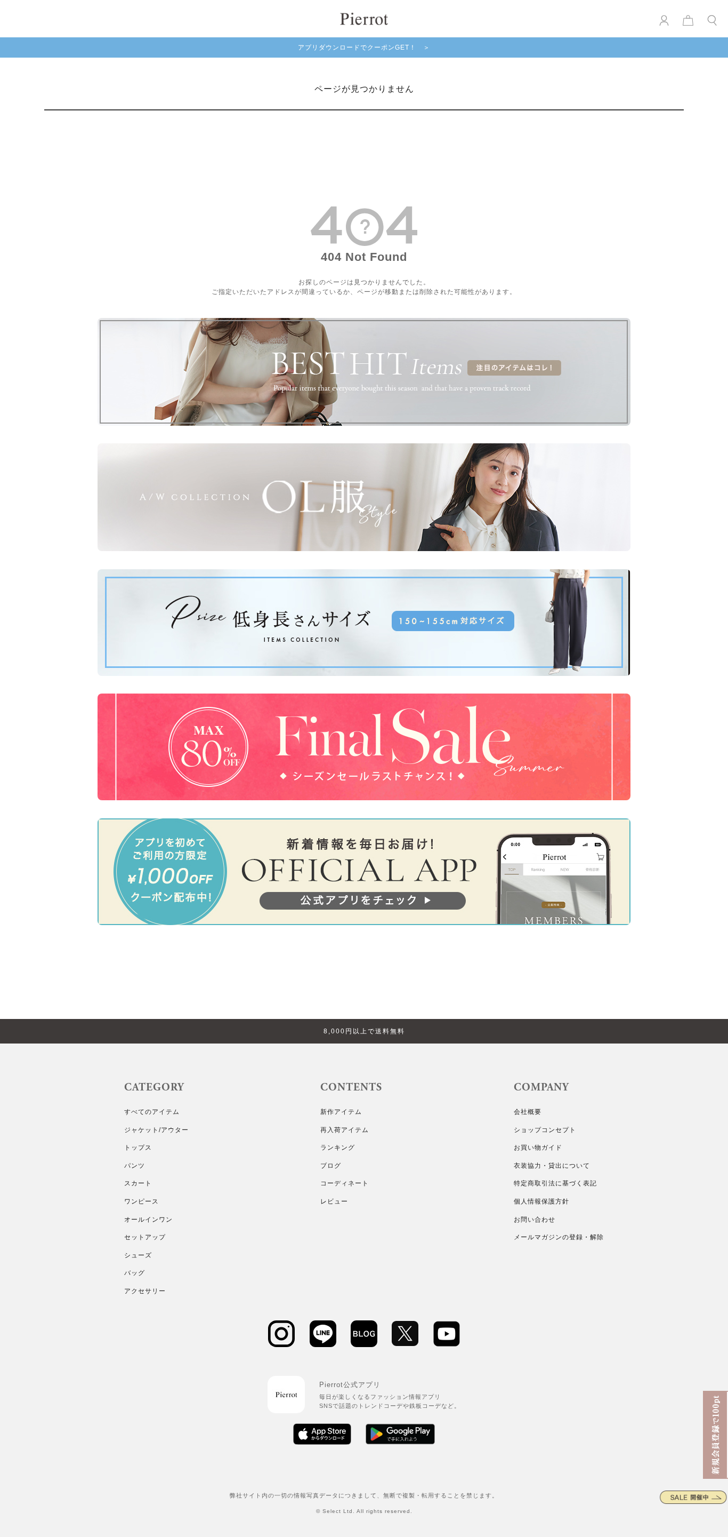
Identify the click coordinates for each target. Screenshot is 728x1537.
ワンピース (141, 1201)
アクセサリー (145, 1291)
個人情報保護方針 (541, 1201)
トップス (138, 1147)
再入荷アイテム (344, 1130)
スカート (138, 1183)
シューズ (138, 1255)
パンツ (134, 1165)
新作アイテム (341, 1112)
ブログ (330, 1165)
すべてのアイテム (152, 1112)
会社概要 (527, 1112)
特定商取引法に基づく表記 (555, 1183)
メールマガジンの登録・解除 (559, 1237)
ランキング (337, 1147)
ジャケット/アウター (156, 1130)
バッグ (134, 1273)
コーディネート (344, 1183)
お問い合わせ (534, 1219)
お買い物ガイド (538, 1147)
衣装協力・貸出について (552, 1165)
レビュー (334, 1201)
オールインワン (148, 1219)
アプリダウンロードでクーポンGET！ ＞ (364, 47)
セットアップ (145, 1237)
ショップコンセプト (545, 1130)
